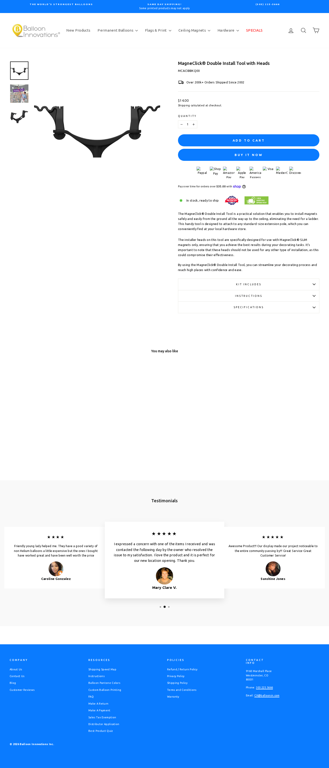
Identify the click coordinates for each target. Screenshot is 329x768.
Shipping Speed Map (102, 669)
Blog (13, 682)
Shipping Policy (177, 682)
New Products (78, 30)
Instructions (248, 295)
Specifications (249, 307)
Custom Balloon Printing (104, 689)
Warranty (173, 696)
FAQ (91, 696)
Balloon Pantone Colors (104, 682)
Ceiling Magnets (192, 30)
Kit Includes (248, 284)
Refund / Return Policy (182, 669)
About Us (16, 669)
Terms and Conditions (182, 689)
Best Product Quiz (100, 730)
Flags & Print (156, 30)
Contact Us (17, 676)
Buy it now (249, 154)
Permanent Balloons (116, 30)
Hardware (226, 30)
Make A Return (98, 703)
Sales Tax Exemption (102, 717)
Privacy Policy (175, 676)
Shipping (184, 105)
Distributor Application (103, 724)
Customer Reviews (22, 689)
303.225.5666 (264, 687)
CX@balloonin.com (266, 695)
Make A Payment (99, 710)
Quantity (187, 116)
